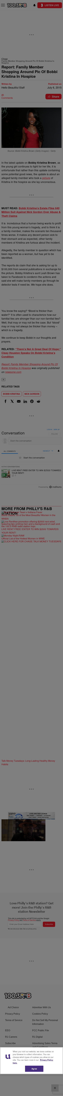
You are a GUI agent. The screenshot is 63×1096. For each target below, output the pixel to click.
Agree (34, 1068)
